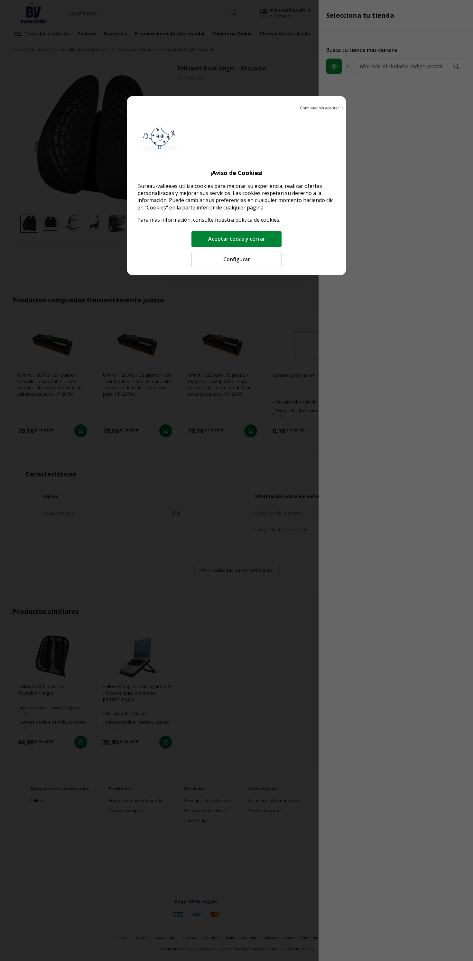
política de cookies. (257, 219)
